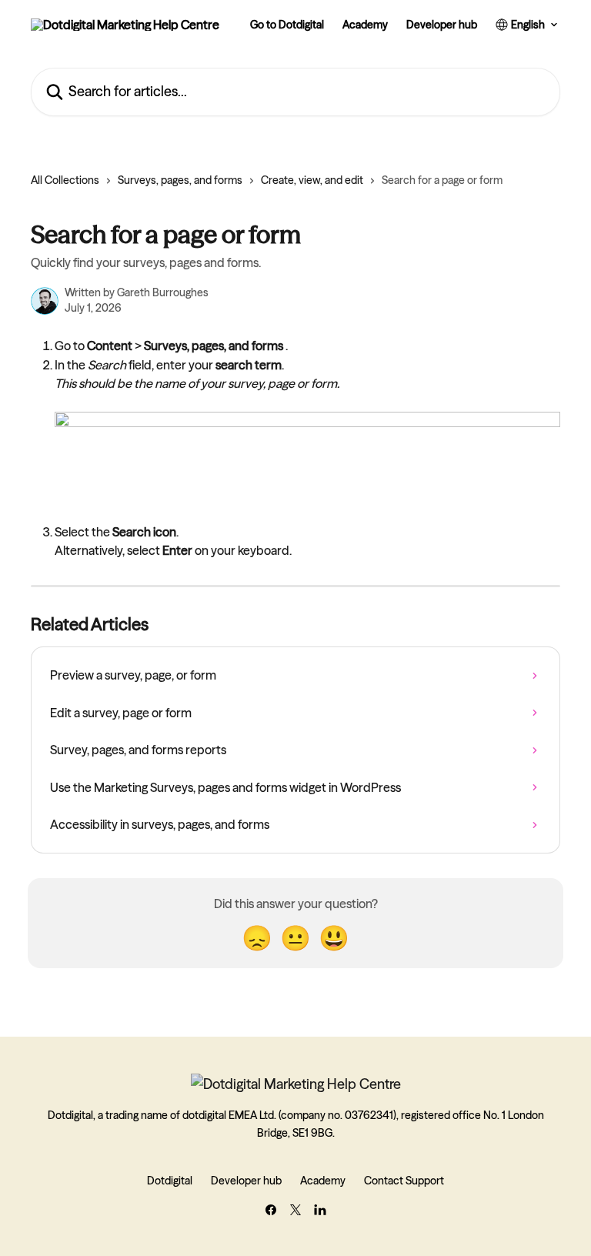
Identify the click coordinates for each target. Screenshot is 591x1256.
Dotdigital (169, 1181)
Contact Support (404, 1181)
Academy (365, 24)
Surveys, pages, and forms (180, 180)
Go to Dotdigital (287, 24)
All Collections (65, 180)
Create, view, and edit (312, 180)
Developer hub (441, 24)
